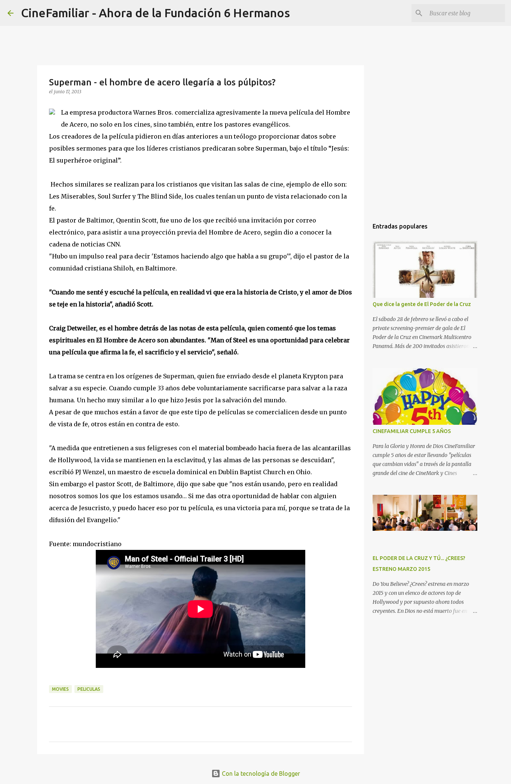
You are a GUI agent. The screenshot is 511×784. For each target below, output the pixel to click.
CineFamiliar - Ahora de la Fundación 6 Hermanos (155, 12)
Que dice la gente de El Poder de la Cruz (422, 304)
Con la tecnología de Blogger (260, 773)
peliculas (88, 689)
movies (60, 689)
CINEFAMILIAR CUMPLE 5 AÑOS (412, 431)
